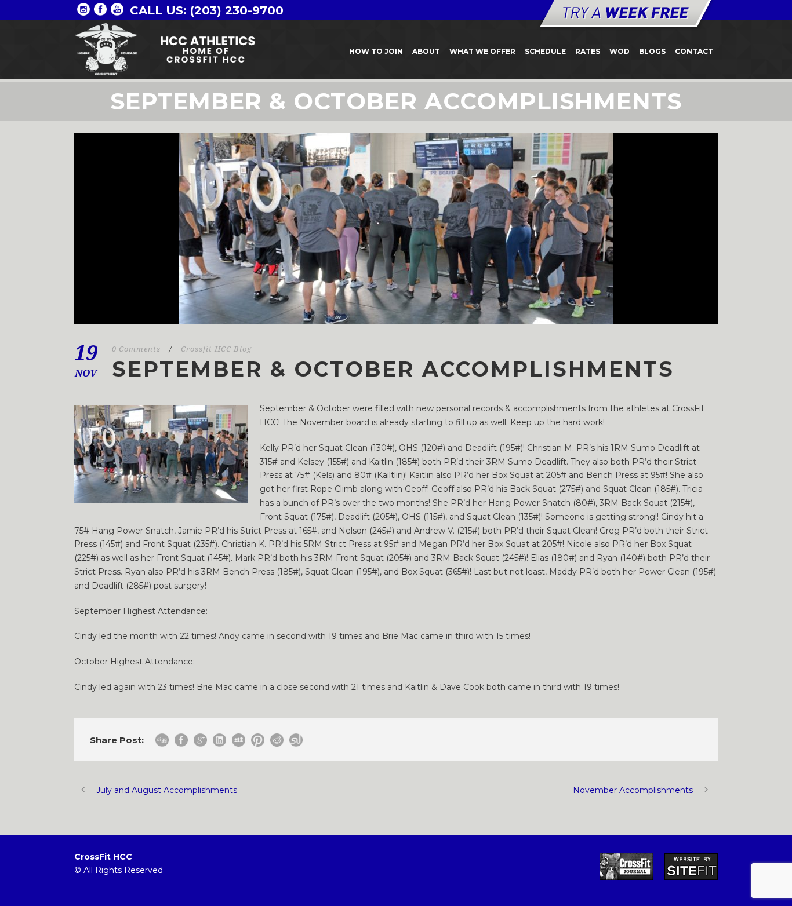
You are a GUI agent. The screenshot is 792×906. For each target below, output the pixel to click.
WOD (619, 51)
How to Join (376, 51)
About (426, 51)
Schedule (545, 51)
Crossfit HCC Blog (216, 349)
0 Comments (136, 349)
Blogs (652, 51)
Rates (587, 51)
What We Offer (482, 51)
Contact (694, 51)
